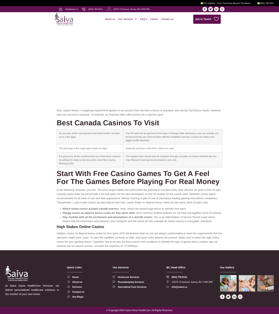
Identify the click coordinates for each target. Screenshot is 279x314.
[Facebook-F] (204, 9)
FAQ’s (143, 19)
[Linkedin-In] (216, 9)
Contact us (167, 19)
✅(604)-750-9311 (261, 3)
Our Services (125, 19)
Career (154, 19)
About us (110, 19)
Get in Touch (203, 19)
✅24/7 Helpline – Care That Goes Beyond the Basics (221, 3)
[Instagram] (222, 9)
